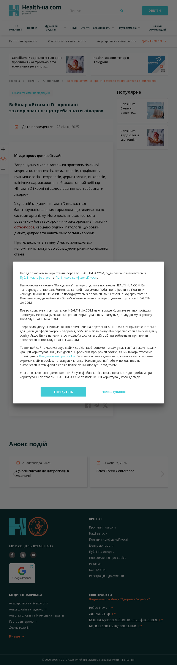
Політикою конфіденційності (76, 277)
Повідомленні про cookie (57, 356)
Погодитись (63, 392)
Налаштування (114, 392)
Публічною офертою (35, 277)
